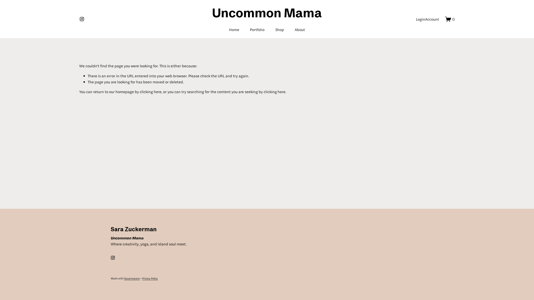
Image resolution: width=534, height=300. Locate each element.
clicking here (150, 91)
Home (234, 29)
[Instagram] (81, 19)
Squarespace (132, 278)
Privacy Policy (150, 278)
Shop (279, 29)
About (300, 29)
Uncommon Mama (267, 12)
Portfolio (257, 29)
